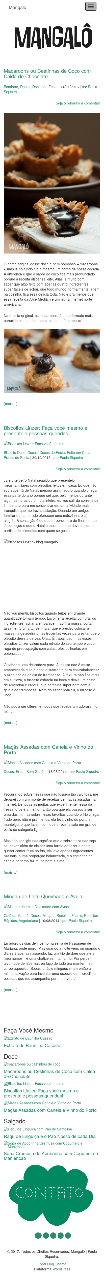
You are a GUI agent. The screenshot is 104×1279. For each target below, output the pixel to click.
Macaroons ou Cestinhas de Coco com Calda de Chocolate (47, 73)
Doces (25, 86)
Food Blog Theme (52, 1263)
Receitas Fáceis (69, 915)
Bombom (11, 86)
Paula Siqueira (71, 457)
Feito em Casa (78, 452)
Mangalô (17, 7)
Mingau (49, 915)
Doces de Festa (45, 86)
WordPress (61, 1268)
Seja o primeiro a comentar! (78, 102)
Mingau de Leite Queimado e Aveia (43, 896)
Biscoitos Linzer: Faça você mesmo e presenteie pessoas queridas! (45, 430)
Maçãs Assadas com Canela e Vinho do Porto (48, 749)
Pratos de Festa (16, 457)
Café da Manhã (16, 915)
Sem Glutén (36, 771)
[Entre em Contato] (52, 1195)
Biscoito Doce (14, 452)
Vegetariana (28, 920)
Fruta (20, 771)
